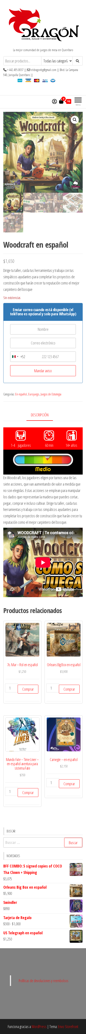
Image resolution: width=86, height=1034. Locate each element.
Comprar (28, 689)
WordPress (39, 1026)
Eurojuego (33, 394)
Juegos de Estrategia (51, 394)
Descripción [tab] (40, 414)
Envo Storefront (68, 1026)
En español (21, 394)
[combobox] (17, 357)
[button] (75, 120)
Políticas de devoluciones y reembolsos (43, 980)
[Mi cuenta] (54, 101)
